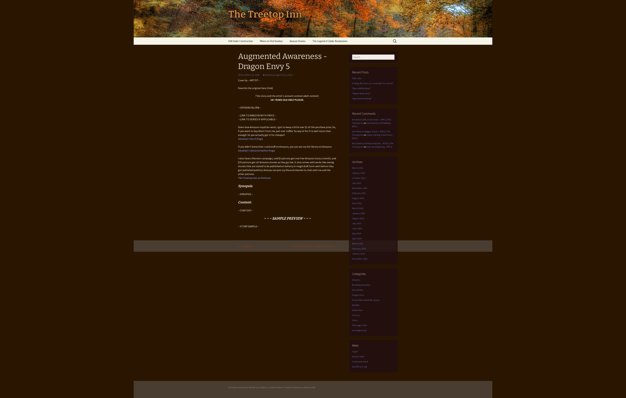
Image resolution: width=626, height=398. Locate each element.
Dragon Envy (280, 74)
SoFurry (356, 315)
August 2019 (358, 218)
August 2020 (358, 198)
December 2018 (359, 258)
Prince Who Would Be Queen (366, 300)
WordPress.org (359, 366)
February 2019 (359, 248)
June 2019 (357, 228)
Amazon (269, 74)
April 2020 (357, 203)
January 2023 (358, 173)
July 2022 (356, 183)
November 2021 (359, 188)
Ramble (355, 305)
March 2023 (357, 167)
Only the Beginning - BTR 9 (379, 146)
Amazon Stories (298, 41)
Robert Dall (309, 387)
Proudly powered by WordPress (244, 387)
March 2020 (357, 208)
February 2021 (359, 193)
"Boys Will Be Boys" (361, 88)
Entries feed (358, 356)
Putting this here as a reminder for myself (372, 83)
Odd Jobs (357, 78)
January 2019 (358, 253)
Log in (355, 351)
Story (290, 74)
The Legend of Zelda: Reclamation (330, 41)
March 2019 (357, 243)
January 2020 (358, 213)
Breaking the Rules (361, 284)
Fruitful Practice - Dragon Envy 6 (314, 246)
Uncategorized (359, 330)
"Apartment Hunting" (362, 98)
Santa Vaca (357, 310)
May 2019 (356, 233)
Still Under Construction (240, 41)
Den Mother (357, 289)
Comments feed (360, 361)
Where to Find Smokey (271, 41)
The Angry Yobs (359, 325)
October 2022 (358, 178)
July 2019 (356, 223)
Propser (245, 246)
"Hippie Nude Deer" (361, 93)
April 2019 (357, 238)
